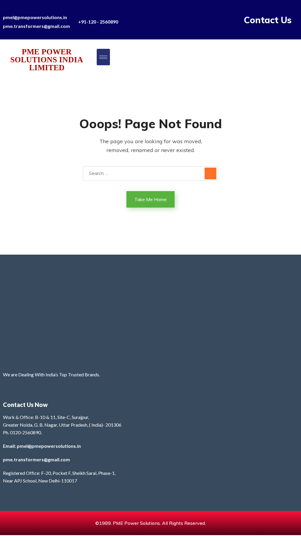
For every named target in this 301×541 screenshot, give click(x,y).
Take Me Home (150, 199)
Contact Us (268, 20)
